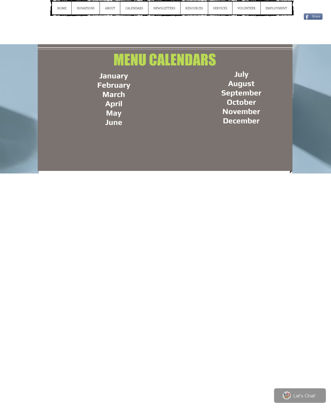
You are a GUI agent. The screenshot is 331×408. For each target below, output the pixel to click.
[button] (134, 8)
